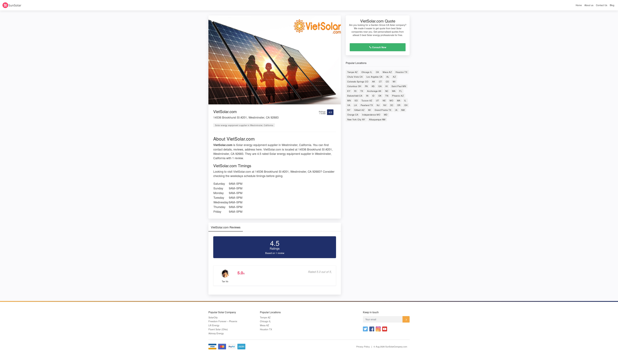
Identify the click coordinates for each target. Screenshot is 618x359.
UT (377, 100)
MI (369, 109)
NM (403, 109)
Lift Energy (213, 325)
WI (394, 81)
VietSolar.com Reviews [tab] (225, 227)
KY (348, 91)
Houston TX (401, 72)
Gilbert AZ (359, 109)
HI (386, 86)
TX (361, 91)
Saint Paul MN (399, 86)
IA (396, 109)
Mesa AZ (387, 72)
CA (377, 72)
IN (367, 95)
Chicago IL (366, 72)
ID (373, 95)
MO (391, 100)
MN (349, 100)
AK (373, 81)
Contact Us (601, 5)
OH (405, 105)
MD (385, 114)
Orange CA (352, 114)
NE (384, 100)
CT (380, 81)
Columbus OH (354, 86)
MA (398, 100)
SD (356, 100)
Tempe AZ (352, 72)
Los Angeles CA (374, 76)
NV (384, 105)
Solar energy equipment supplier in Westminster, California (244, 125)
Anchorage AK (374, 91)
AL (387, 76)
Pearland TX (367, 105)
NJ (378, 105)
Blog (612, 5)
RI (355, 91)
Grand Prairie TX (383, 109)
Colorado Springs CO (357, 81)
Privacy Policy (363, 346)
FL (400, 91)
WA (393, 91)
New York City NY (356, 119)
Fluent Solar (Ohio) (218, 329)
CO (387, 81)
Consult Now (378, 47)
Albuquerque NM (377, 119)
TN (386, 95)
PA (366, 86)
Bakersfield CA (354, 95)
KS (373, 86)
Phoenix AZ (398, 95)
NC (386, 91)
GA (380, 86)
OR (398, 105)
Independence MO (371, 114)
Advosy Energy (216, 333)
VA (348, 105)
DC (391, 105)
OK (380, 95)
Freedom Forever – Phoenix (222, 321)
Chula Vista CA (355, 76)
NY (348, 109)
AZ (394, 76)
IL (405, 100)
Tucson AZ (366, 100)
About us (588, 5)
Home (579, 5)
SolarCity (213, 317)
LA (355, 105)
